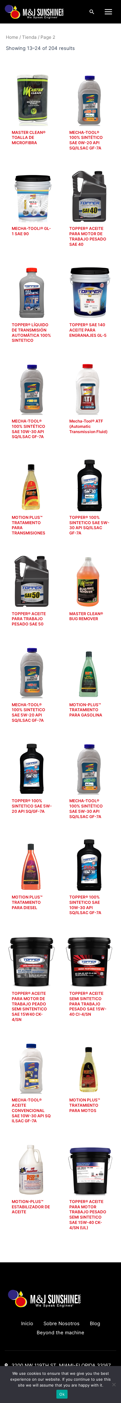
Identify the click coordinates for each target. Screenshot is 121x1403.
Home (12, 37)
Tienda (29, 37)
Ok (62, 1394)
